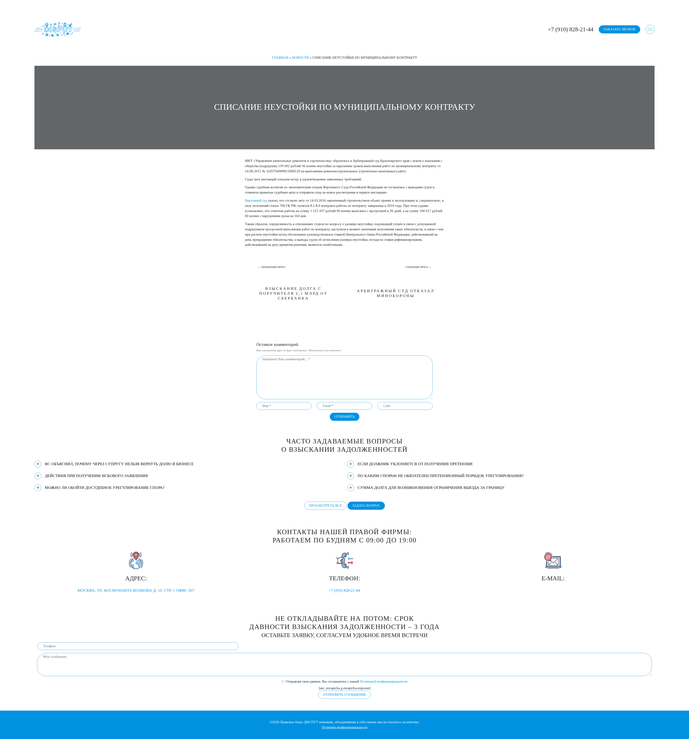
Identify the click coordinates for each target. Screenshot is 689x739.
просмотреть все (325, 505)
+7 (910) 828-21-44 (570, 29)
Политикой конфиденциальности (383, 681)
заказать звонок (619, 29)
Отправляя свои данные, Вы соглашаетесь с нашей (346, 681)
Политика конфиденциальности (344, 727)
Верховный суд (256, 200)
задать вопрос (366, 505)
